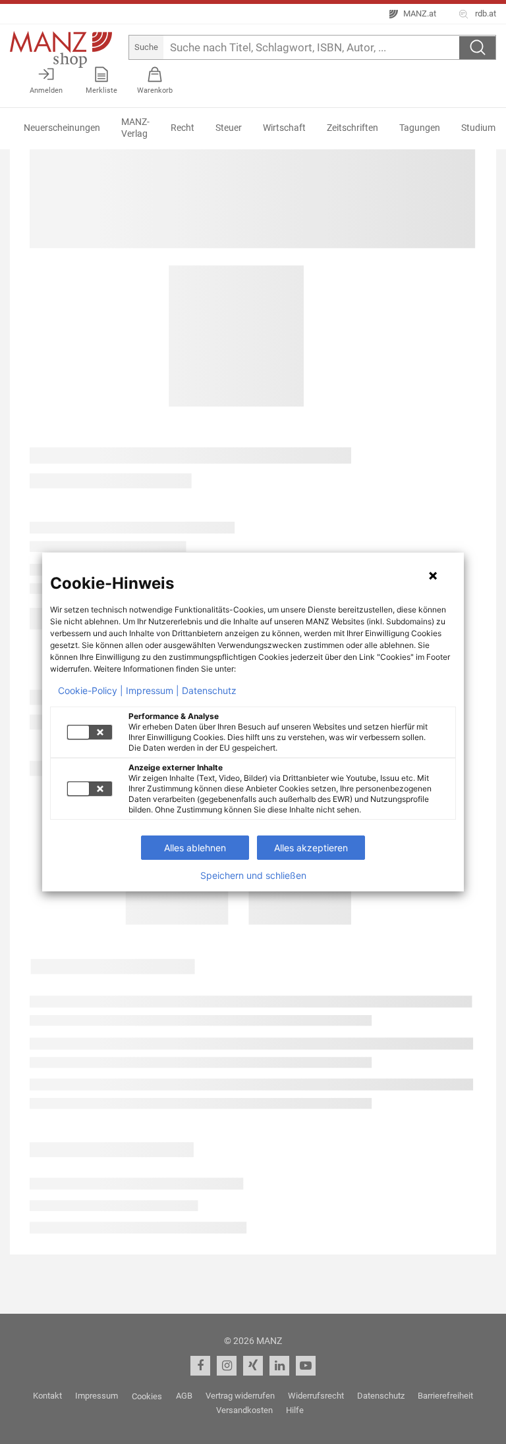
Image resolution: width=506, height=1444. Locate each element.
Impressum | (152, 690)
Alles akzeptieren (311, 847)
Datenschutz (209, 690)
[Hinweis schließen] (433, 575)
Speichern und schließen (253, 875)
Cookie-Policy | (90, 690)
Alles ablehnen (195, 847)
